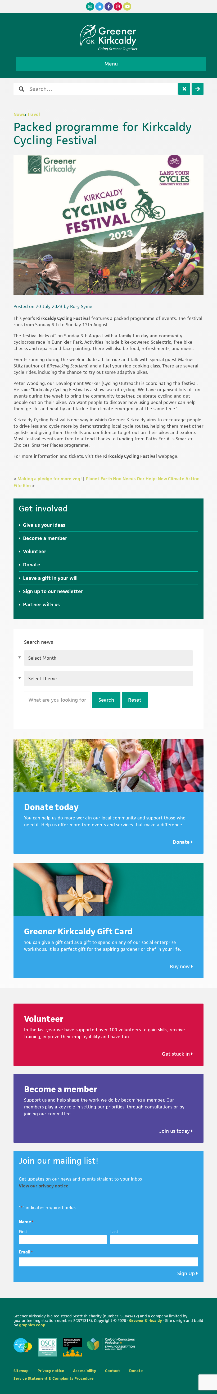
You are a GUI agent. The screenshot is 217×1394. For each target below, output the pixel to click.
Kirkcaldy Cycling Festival (63, 318)
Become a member (45, 538)
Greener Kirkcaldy (109, 35)
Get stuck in (176, 1054)
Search (106, 700)
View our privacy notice (44, 1186)
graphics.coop (32, 1324)
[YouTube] (127, 6)
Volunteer (34, 551)
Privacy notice (51, 1370)
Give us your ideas (44, 525)
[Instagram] (118, 6)
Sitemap (21, 1370)
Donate (31, 564)
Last (114, 1231)
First (23, 1231)
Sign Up (186, 1273)
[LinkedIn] (99, 6)
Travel (33, 114)
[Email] (90, 6)
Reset (134, 700)
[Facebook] (109, 6)
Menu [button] (111, 63)
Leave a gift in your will (50, 578)
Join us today (175, 1131)
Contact (112, 1370)
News (19, 114)
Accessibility (84, 1370)
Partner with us (41, 604)
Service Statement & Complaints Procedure (53, 1378)
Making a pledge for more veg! (49, 479)
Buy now (180, 966)
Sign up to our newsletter (53, 591)
